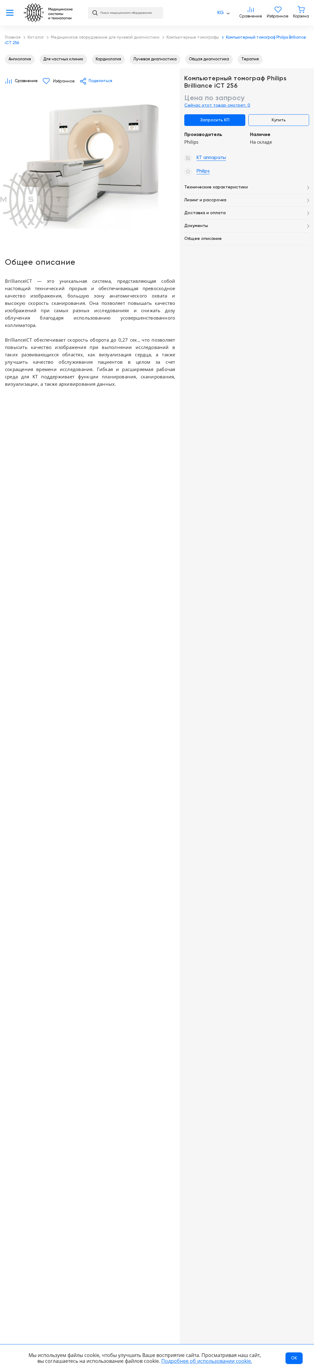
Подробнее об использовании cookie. (206, 1361)
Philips (24, 237)
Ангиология (20, 59)
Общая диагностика (209, 59)
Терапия (250, 59)
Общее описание (203, 239)
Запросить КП (214, 120)
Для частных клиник (63, 59)
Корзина (301, 13)
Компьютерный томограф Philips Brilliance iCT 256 (90, 161)
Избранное (278, 13)
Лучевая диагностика (155, 59)
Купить (279, 120)
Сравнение (250, 13)
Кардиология (108, 59)
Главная (48, 12)
